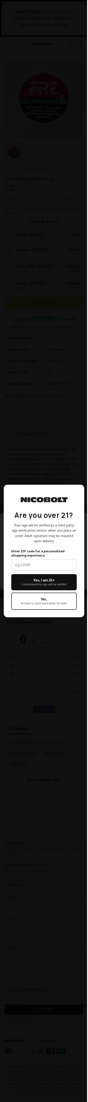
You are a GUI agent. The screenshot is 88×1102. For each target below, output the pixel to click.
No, (42, 601)
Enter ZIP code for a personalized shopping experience (38, 553)
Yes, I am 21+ (42, 582)
